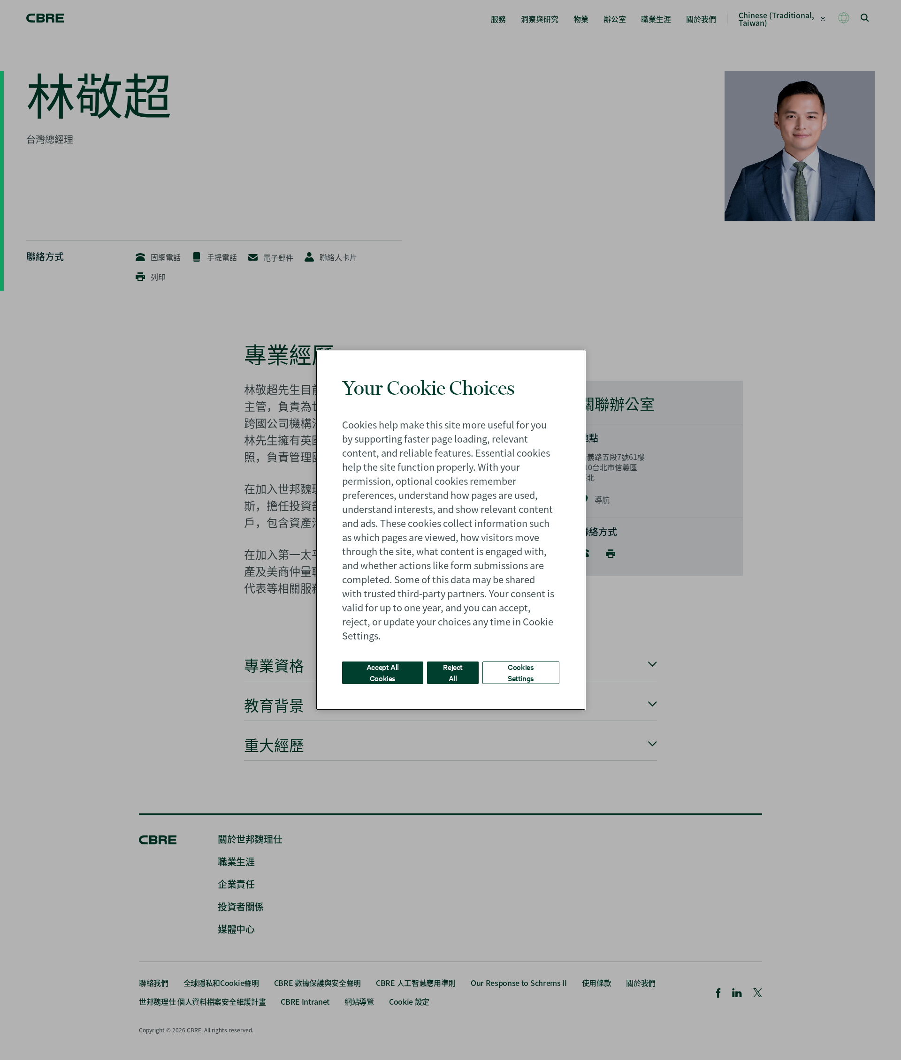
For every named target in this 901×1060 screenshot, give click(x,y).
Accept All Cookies (383, 672)
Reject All (453, 672)
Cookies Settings (521, 672)
